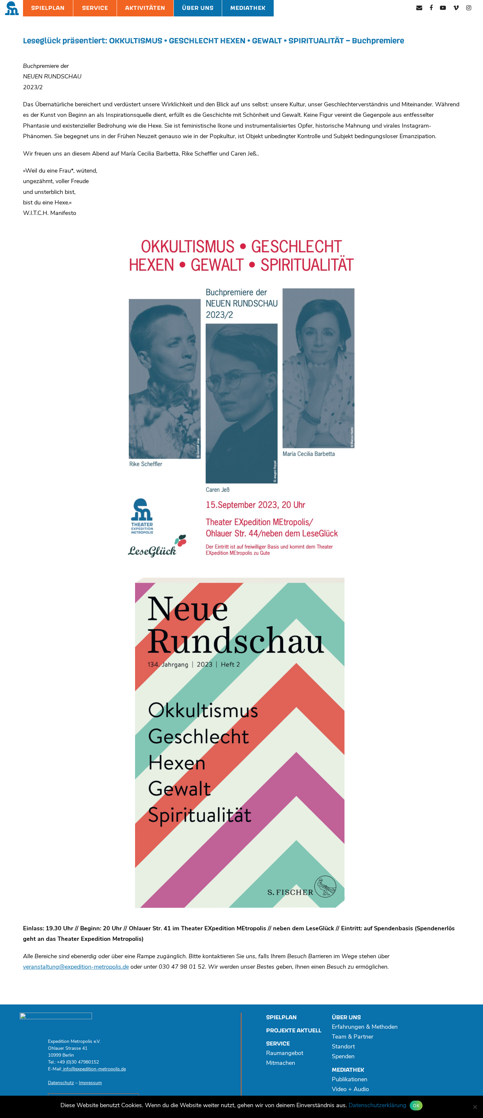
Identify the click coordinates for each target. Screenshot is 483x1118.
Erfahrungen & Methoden (365, 1027)
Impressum (90, 1083)
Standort (343, 1047)
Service (95, 8)
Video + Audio (350, 1090)
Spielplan (48, 8)
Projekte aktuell (293, 1030)
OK (416, 1105)
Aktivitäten (145, 8)
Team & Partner (352, 1037)
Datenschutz (61, 1083)
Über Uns (198, 8)
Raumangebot (284, 1054)
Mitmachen (280, 1063)
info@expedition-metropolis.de (94, 1069)
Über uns (346, 1017)
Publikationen (349, 1080)
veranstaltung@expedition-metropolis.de (76, 967)
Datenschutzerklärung (377, 1106)
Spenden (343, 1057)
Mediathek (247, 8)
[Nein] (475, 1107)
